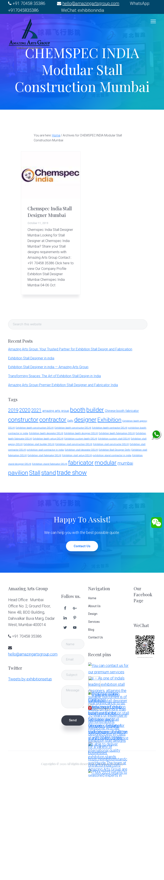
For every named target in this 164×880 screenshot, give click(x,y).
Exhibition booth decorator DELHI (46, 433)
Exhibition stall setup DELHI (77, 455)
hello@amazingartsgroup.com (90, 3)
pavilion (18, 472)
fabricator (81, 462)
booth (77, 409)
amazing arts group (55, 411)
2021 (36, 410)
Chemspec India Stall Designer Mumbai (50, 211)
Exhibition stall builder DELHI (38, 444)
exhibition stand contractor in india (112, 455)
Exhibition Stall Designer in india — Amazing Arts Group (48, 367)
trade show (72, 472)
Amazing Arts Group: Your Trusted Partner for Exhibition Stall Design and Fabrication (70, 349)
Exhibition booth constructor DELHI (72, 427)
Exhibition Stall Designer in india (31, 358)
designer (85, 419)
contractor (52, 419)
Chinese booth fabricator (122, 411)
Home (92, 598)
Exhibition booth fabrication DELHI (117, 433)
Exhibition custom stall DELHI (114, 438)
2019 (13, 410)
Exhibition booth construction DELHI (35, 427)
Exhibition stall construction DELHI (73, 444)
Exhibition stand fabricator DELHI (49, 464)
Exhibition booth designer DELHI (81, 433)
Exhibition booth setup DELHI (48, 438)
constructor (23, 419)
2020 (24, 410)
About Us (94, 606)
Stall (34, 472)
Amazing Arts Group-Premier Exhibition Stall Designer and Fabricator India (63, 385)
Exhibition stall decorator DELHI (81, 449)
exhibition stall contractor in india (45, 449)
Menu (153, 21)
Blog (91, 629)
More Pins (101, 709)
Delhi (70, 420)
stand (48, 472)
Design (92, 613)
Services (94, 621)
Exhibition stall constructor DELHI (111, 444)
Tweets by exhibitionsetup (30, 679)
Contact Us (82, 546)
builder (95, 409)
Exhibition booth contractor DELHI (109, 427)
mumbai (125, 463)
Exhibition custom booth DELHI (80, 438)
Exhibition (109, 419)
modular (106, 462)
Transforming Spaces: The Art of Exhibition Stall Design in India (54, 376)
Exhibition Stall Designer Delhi (114, 449)
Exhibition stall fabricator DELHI (44, 455)
